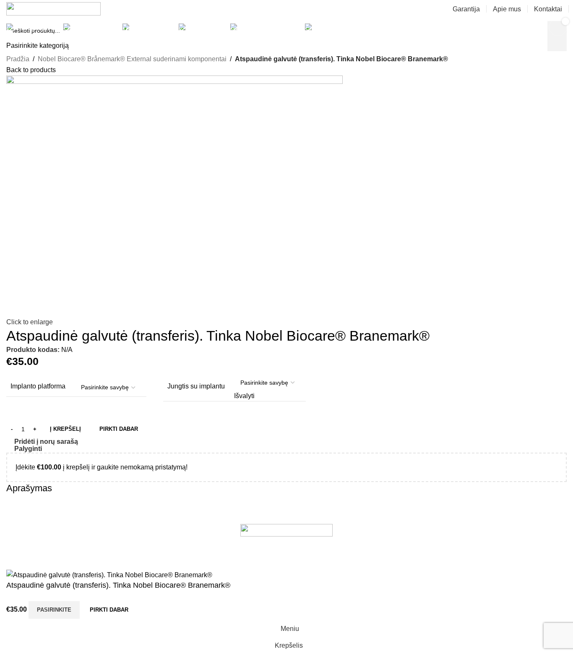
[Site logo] (53, 8)
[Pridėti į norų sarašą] (171, 609)
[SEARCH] (486, 27)
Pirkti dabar (109, 610)
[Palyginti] (148, 609)
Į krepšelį (65, 429)
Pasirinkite (54, 610)
